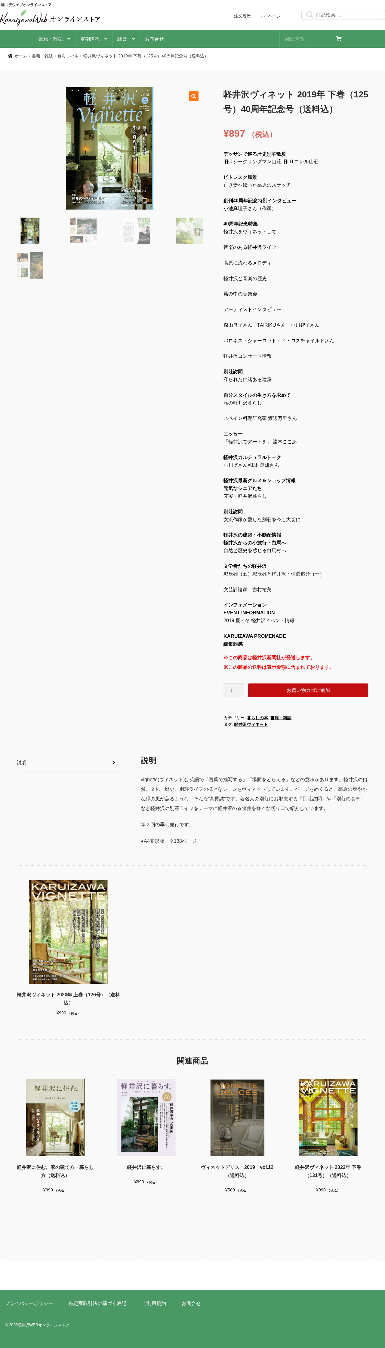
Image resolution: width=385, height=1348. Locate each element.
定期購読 (90, 38)
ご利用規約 (154, 1303)
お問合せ (154, 38)
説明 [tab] (21, 762)
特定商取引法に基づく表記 (97, 1303)
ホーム (21, 55)
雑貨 (122, 38)
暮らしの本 (68, 55)
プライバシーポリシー (29, 1303)
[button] (194, 96)
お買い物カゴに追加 (308, 690)
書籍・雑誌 (50, 38)
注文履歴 (242, 16)
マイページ (270, 16)
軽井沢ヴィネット (251, 724)
